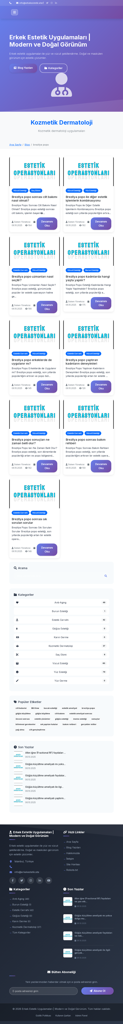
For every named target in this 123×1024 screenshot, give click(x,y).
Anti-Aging (79, 602)
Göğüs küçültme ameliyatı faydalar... (45, 775)
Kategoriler (55, 68)
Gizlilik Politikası (43, 1015)
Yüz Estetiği (79, 671)
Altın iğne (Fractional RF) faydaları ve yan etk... (93, 900)
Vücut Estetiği (78, 663)
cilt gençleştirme (37, 730)
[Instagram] (30, 880)
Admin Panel (81, 1015)
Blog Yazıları (25, 67)
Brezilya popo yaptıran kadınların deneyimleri (82, 361)
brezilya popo (88, 708)
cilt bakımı (60, 713)
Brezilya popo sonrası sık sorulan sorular (29, 521)
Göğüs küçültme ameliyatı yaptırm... (45, 798)
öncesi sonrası (23, 719)
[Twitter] (21, 880)
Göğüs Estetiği (78, 628)
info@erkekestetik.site (31, 3)
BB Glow (35, 708)
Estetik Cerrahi (78, 619)
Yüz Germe (79, 680)
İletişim (70, 858)
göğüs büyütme (42, 713)
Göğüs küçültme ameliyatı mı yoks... (45, 764)
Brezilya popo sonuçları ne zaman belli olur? (31, 441)
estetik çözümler (42, 719)
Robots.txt (72, 869)
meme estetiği (80, 719)
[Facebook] (12, 880)
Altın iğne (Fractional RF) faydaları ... (45, 752)
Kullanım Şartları (63, 1015)
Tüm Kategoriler (21, 932)
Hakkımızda (73, 853)
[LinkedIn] (39, 880)
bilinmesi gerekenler (26, 724)
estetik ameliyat (69, 708)
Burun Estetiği (78, 611)
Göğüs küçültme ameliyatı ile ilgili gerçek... (92, 951)
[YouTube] (48, 880)
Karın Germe (79, 637)
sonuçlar (96, 719)
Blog (27, 144)
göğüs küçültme (23, 713)
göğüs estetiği (61, 719)
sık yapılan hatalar (49, 724)
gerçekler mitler (88, 724)
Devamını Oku (47, 223)
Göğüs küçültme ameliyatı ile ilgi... (44, 786)
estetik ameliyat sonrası (80, 713)
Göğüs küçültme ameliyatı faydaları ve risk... (93, 934)
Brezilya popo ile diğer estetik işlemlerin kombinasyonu (86, 198)
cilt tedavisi (21, 708)
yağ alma (20, 730)
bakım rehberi (69, 724)
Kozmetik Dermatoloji (77, 645)
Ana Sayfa (15, 144)
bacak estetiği (50, 708)
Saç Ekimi (80, 654)
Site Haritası (73, 864)
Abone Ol (99, 990)
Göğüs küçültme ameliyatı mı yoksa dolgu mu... (93, 917)
